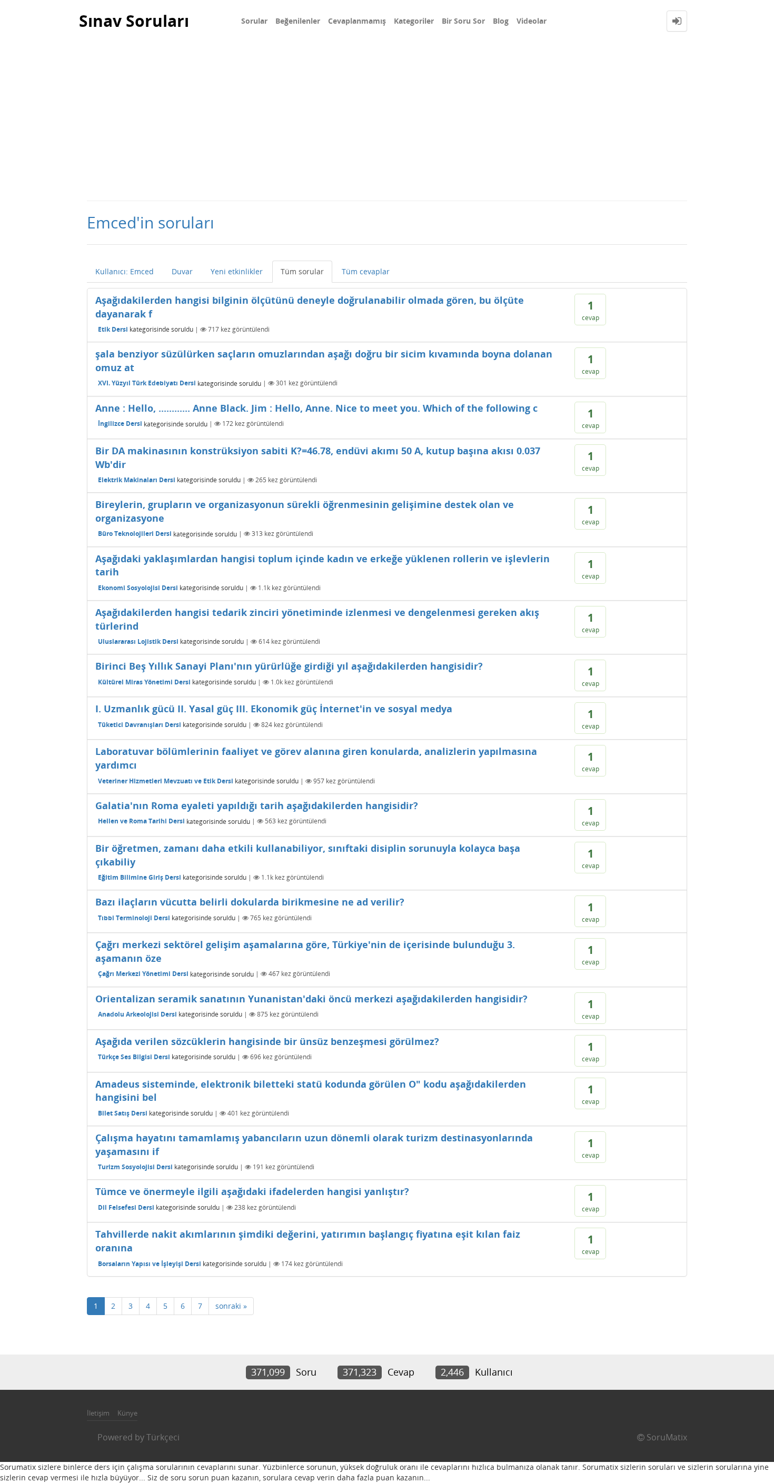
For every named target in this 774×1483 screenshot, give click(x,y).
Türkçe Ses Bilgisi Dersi (134, 1056)
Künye (127, 1413)
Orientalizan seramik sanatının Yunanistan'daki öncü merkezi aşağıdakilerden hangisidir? (311, 998)
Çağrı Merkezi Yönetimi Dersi (143, 973)
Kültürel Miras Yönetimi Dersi (144, 682)
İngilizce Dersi (120, 423)
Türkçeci (163, 1437)
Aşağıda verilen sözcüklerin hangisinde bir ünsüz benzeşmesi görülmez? (267, 1041)
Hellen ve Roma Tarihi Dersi (141, 821)
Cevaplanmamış (357, 21)
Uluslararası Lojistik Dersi (138, 641)
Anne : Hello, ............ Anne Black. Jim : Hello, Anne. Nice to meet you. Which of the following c (316, 408)
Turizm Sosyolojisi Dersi (135, 1166)
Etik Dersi (113, 329)
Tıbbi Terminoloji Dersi (134, 917)
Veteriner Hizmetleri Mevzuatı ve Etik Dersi (165, 781)
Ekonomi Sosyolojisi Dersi (138, 587)
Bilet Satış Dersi (122, 1113)
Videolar (532, 21)
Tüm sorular (302, 271)
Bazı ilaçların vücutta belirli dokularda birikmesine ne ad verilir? (249, 901)
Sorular (254, 21)
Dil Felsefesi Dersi (126, 1207)
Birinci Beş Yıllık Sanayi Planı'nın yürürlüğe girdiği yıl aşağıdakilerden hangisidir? (289, 666)
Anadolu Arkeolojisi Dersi (137, 1014)
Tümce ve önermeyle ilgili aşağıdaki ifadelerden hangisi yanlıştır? (252, 1191)
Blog (501, 21)
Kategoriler (414, 21)
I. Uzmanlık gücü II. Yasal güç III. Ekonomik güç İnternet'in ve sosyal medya (273, 708)
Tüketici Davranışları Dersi (139, 724)
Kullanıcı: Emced (124, 271)
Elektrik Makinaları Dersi (136, 479)
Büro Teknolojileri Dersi (135, 533)
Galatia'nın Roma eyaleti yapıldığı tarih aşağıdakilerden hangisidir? (256, 805)
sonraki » (231, 1306)
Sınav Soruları (134, 21)
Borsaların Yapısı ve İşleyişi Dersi (149, 1263)
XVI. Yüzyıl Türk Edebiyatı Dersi (147, 383)
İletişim (98, 1413)
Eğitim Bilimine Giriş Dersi (139, 877)
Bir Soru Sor (463, 21)
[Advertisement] (387, 121)
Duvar (182, 271)
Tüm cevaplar (366, 271)
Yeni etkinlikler (237, 271)
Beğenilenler (297, 21)
